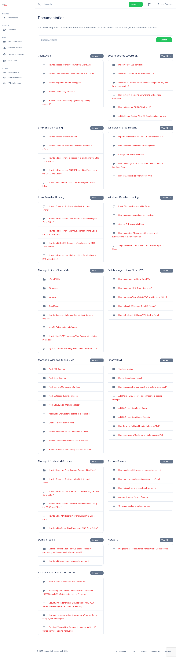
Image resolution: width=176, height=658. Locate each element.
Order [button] (135, 4)
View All (97, 56)
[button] (149, 4)
